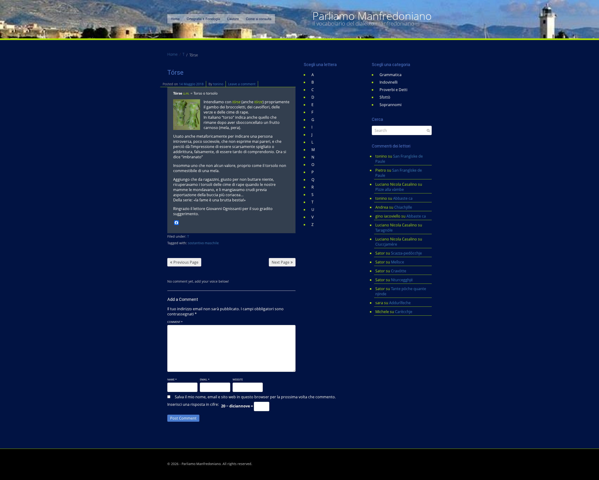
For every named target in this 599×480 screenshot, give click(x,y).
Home (175, 18)
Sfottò (385, 97)
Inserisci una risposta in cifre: (193, 404)
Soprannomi (391, 104)
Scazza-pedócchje (406, 253)
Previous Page (185, 262)
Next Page (280, 262)
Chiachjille (403, 207)
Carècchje (404, 311)
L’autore (233, 18)
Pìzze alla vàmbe (389, 189)
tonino (218, 84)
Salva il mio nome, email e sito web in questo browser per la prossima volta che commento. (255, 396)
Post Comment (183, 418)
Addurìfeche (400, 302)
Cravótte (398, 270)
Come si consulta (258, 18)
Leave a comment (242, 84)
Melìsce (397, 262)
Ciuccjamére (386, 244)
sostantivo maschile (203, 243)
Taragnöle (384, 230)
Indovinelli (389, 82)
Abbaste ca (403, 198)
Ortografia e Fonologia (203, 18)
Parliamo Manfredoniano (372, 16)
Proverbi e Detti (393, 89)
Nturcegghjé (402, 279)
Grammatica (391, 74)
